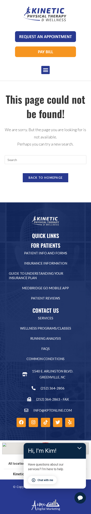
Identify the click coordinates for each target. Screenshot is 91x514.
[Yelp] (69, 422)
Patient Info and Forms (45, 253)
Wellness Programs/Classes (45, 328)
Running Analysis (45, 338)
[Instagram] (33, 422)
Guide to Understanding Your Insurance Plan (36, 275)
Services (45, 318)
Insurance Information (45, 263)
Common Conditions (45, 359)
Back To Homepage (45, 177)
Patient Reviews (45, 298)
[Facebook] (21, 422)
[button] (45, 70)
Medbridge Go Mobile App (45, 288)
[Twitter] (57, 422)
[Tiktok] (45, 422)
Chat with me (45, 480)
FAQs (45, 349)
